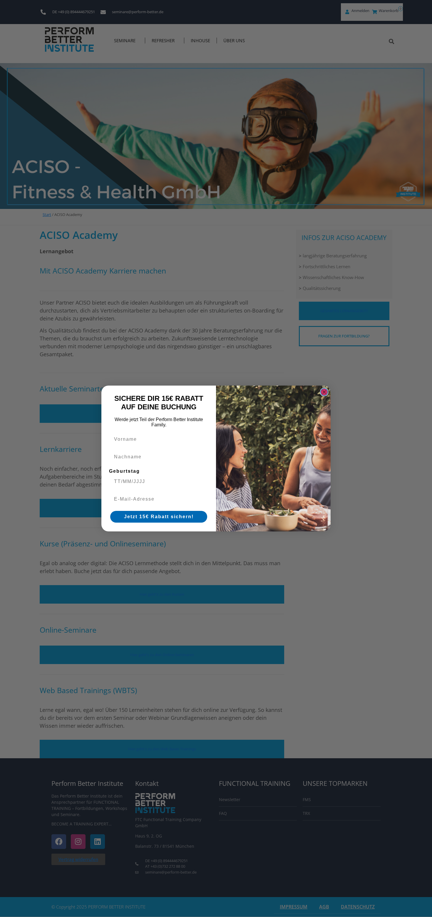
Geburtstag (124, 471)
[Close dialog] (324, 392)
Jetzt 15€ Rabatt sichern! (159, 516)
